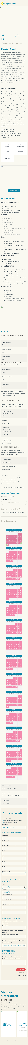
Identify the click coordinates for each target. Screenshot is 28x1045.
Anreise (4, 884)
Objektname (5, 824)
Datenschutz (18, 1041)
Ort (3, 856)
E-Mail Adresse (6, 871)
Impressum (9, 1041)
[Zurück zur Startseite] (9, 3)
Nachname (5, 840)
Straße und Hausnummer (8, 845)
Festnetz (4, 866)
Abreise (4, 889)
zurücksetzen (21, 969)
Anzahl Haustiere (7, 910)
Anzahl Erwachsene (7, 894)
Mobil (4, 861)
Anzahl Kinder (6, 899)
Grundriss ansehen (14, 190)
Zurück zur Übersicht (14, 502)
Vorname (5, 835)
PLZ (4, 851)
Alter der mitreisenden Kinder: (9, 905)
